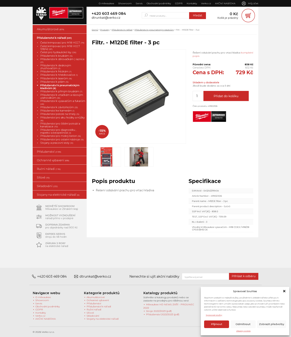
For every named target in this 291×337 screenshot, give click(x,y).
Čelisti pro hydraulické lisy (58, 52)
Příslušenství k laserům (56, 78)
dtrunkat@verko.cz (106, 18)
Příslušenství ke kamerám (57, 110)
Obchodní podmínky (159, 3)
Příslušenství (49, 151)
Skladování (47, 186)
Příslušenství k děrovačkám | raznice (62, 60)
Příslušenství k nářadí (54, 37)
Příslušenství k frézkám (56, 71)
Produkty (104, 30)
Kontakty (192, 3)
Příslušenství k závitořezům (59, 107)
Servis (139, 3)
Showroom (125, 3)
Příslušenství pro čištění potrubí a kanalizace (60, 125)
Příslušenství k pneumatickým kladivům (59, 87)
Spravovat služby (214, 315)
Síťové (43, 177)
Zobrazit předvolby (271, 324)
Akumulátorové (50, 29)
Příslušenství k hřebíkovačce (59, 74)
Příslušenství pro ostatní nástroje (62, 139)
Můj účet (253, 3)
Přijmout (216, 324)
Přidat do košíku (226, 96)
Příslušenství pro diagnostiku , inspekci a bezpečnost (58, 131)
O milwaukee (106, 3)
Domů (95, 30)
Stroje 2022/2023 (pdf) (159, 311)
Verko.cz (206, 3)
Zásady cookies (243, 331)
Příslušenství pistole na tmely (59, 114)
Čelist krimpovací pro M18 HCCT (62, 42)
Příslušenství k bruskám (56, 55)
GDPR (179, 3)
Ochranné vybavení (53, 160)
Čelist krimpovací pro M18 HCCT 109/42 (60, 48)
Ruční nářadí (49, 169)
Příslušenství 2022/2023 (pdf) (162, 314)
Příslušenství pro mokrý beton (60, 135)
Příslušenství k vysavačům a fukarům (62, 102)
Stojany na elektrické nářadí (58, 194)
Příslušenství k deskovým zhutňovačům (55, 67)
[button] (284, 291)
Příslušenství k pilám (54, 81)
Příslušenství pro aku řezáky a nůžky (62, 119)
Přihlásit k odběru (244, 276)
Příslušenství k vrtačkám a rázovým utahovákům (61, 96)
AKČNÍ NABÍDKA (225, 3)
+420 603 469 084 (109, 13)
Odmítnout (243, 324)
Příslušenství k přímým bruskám (61, 91)
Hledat (197, 15)
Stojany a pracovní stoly (56, 142)
